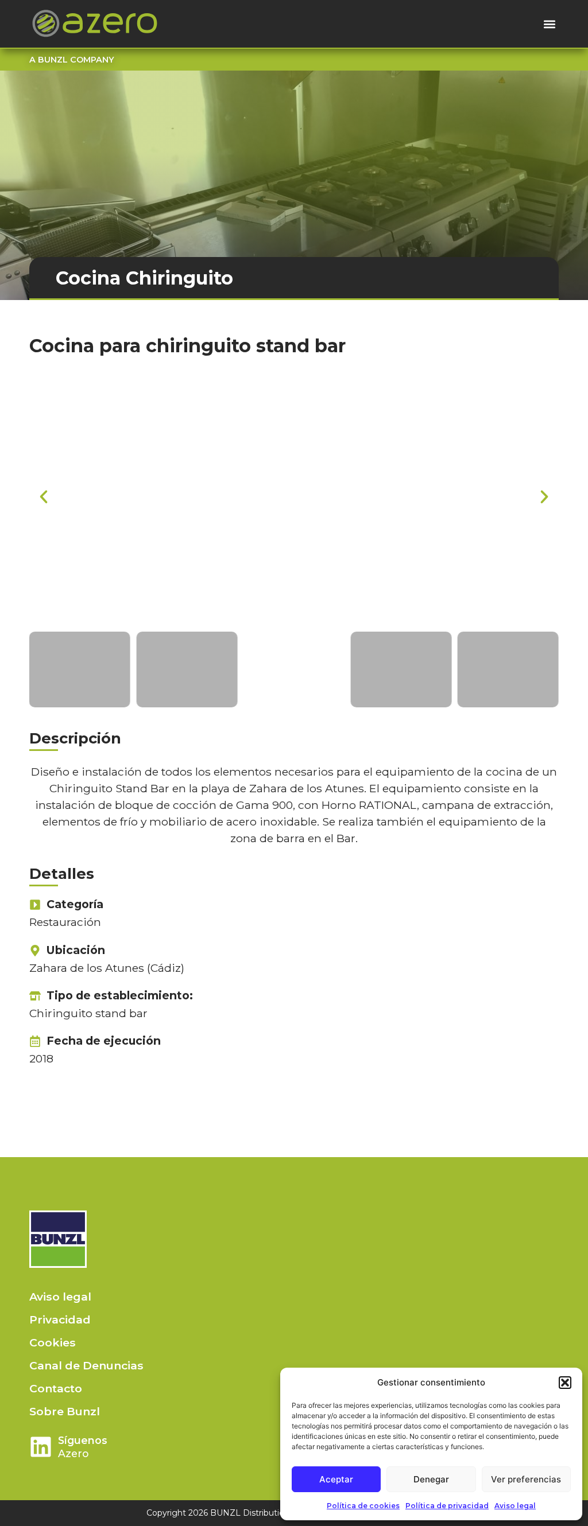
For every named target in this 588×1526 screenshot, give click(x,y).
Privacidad (60, 1319)
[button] (565, 1382)
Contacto (55, 1388)
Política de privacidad (447, 1505)
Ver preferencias (526, 1479)
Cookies (52, 1342)
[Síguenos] (40, 1446)
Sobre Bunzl (64, 1411)
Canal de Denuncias (86, 1365)
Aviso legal (515, 1505)
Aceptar (336, 1479)
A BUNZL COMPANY (71, 59)
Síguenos (82, 1440)
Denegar (431, 1479)
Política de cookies (363, 1505)
